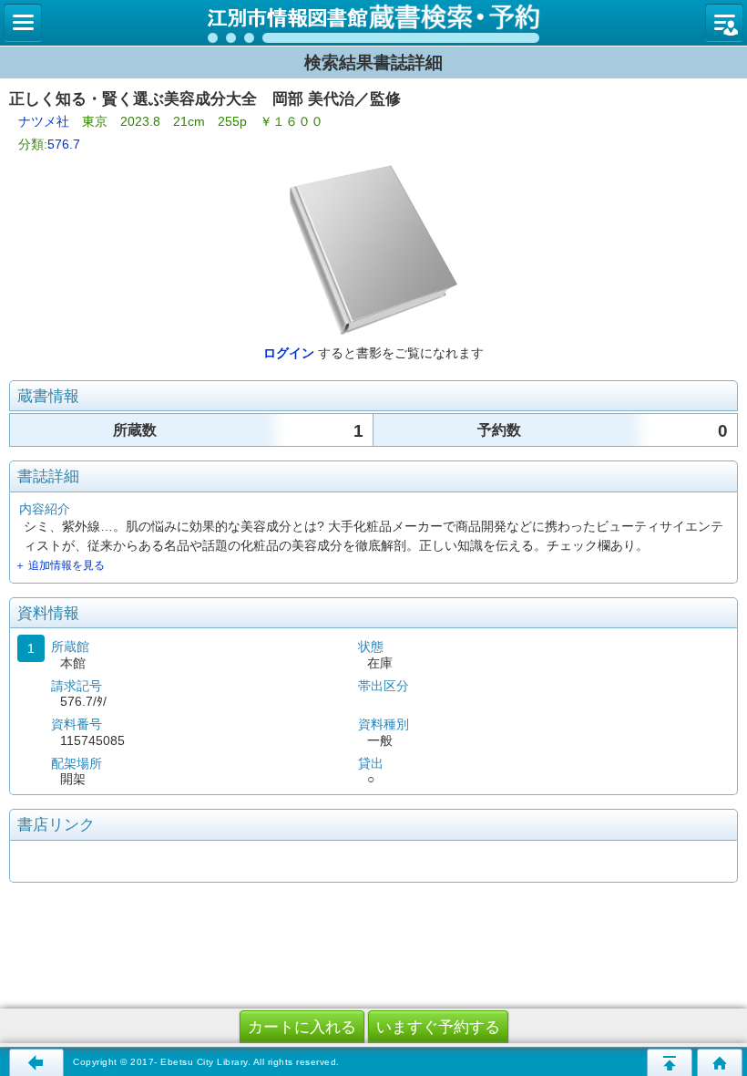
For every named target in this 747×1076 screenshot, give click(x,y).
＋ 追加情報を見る (60, 565)
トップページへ (719, 1062)
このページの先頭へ (669, 1062)
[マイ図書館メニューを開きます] (724, 23)
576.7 (63, 144)
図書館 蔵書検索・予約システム (373, 23)
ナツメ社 (43, 121)
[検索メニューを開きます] (23, 23)
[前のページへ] (36, 1062)
